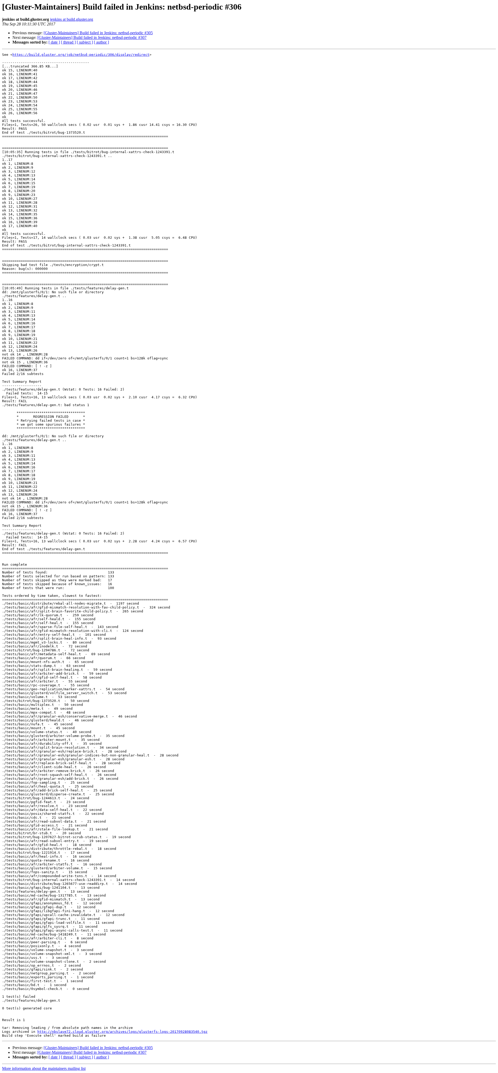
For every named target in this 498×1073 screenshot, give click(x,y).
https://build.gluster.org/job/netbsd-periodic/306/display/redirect (80, 55)
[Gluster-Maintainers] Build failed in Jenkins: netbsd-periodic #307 (92, 37)
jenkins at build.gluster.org (71, 19)
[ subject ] (85, 42)
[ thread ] (68, 42)
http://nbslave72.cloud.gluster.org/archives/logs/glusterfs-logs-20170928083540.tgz (122, 1032)
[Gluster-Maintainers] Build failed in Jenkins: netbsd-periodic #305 (98, 33)
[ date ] (54, 42)
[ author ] (101, 42)
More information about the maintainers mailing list (44, 1068)
